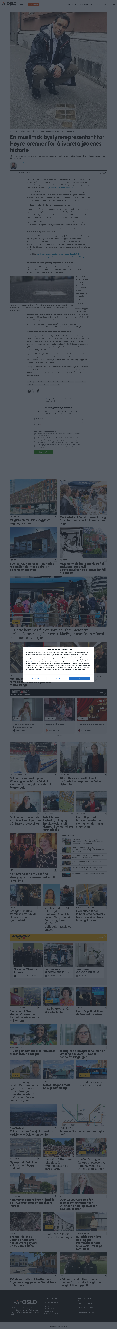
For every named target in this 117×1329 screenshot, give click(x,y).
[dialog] (58, 664)
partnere (59, 658)
